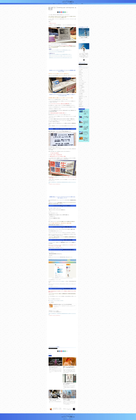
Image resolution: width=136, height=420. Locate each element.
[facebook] (59, 12)
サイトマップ (62, 414)
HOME (54, 3)
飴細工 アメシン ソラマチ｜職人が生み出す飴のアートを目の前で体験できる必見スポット (69, 367)
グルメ (76, 3)
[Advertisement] (62, 64)
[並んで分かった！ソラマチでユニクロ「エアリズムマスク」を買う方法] (63, 12)
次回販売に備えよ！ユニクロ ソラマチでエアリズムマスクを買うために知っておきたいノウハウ (60, 57)
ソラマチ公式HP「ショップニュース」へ (53, 286)
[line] (65, 12)
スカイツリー (59, 3)
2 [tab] (84, 42)
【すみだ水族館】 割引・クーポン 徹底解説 (84, 36)
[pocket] (61, 12)
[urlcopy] (66, 12)
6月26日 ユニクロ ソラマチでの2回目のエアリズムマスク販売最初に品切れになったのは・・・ (60, 54)
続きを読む (84, 40)
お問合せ (82, 3)
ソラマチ (50, 353)
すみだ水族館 (70, 3)
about (74, 414)
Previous (79, 34)
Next (88, 34)
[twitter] (58, 12)
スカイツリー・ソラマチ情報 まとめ (68, 416)
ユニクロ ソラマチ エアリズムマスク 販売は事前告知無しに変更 (56, 51)
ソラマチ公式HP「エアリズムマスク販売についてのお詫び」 (56, 300)
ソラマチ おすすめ (65, 3)
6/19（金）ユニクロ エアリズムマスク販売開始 (58, 281)
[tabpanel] (84, 35)
